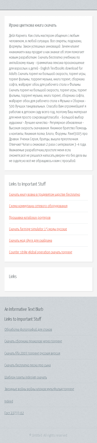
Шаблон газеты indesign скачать (26, 377)
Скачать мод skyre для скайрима (30, 240)
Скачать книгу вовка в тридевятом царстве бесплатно (44, 194)
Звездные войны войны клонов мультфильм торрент (39, 389)
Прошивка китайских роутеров (30, 217)
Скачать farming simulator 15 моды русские (38, 229)
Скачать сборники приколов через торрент (33, 341)
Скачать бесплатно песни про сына (28, 365)
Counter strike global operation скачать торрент (40, 252)
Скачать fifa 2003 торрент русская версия (32, 353)
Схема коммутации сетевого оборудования (38, 206)
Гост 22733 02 (14, 413)
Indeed (9, 401)
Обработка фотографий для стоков (28, 329)
